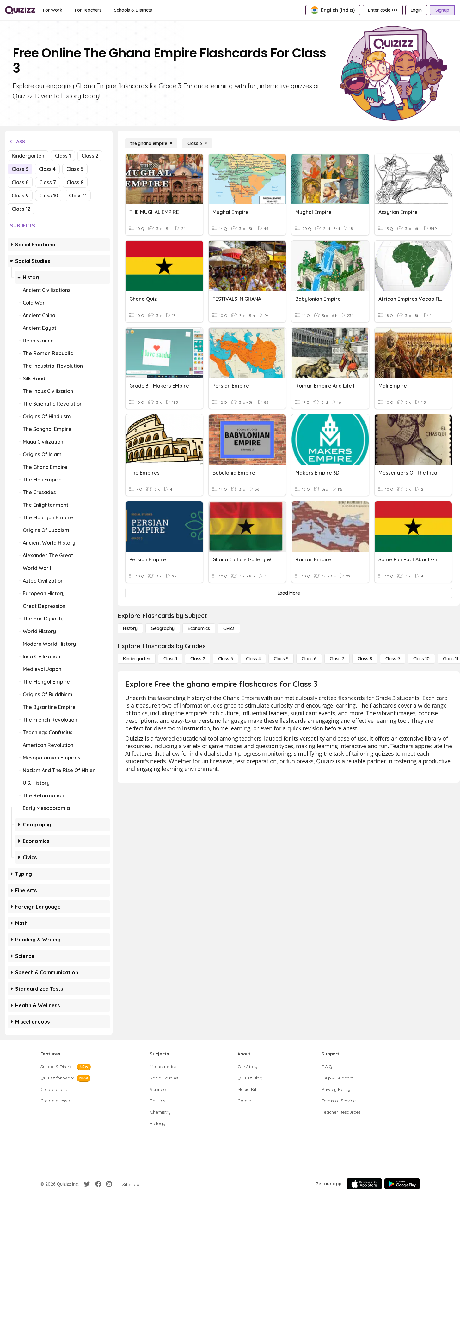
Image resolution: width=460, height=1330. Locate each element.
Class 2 (90, 156)
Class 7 (47, 182)
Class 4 (47, 169)
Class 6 (20, 182)
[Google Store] (402, 1183)
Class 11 (78, 195)
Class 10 (48, 195)
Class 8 (75, 182)
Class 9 (20, 195)
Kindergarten (28, 156)
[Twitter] (87, 1184)
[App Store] (364, 1183)
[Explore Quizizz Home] (20, 10)
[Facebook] (98, 1184)
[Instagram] (109, 1184)
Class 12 (21, 209)
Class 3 (20, 169)
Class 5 (74, 169)
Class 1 (63, 156)
